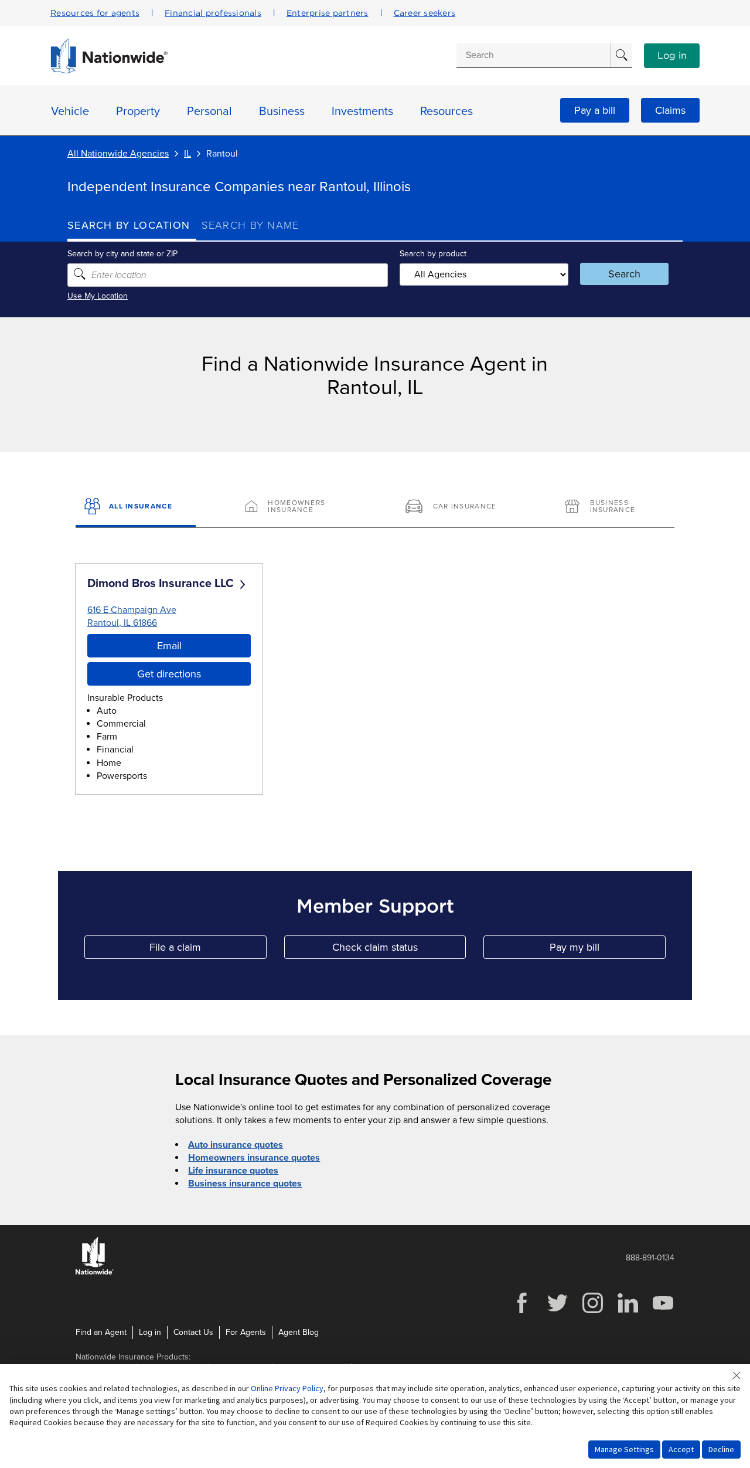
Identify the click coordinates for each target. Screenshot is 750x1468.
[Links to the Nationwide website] (95, 1272)
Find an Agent (101, 1332)
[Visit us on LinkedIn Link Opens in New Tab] (627, 1312)
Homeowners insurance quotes (254, 1158)
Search (624, 273)
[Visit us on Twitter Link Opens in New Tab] (557, 1312)
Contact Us (193, 1332)
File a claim (207, 950)
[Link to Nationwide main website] (109, 70)
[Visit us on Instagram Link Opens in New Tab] (592, 1312)
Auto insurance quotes (235, 1145)
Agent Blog (298, 1332)
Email (169, 645)
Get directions (169, 673)
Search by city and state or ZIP (122, 254)
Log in (672, 55)
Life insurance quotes (233, 1171)
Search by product (433, 254)
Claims (670, 110)
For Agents (246, 1332)
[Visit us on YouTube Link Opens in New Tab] (662, 1312)
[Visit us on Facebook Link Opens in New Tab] (522, 1312)
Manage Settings (624, 1449)
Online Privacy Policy (287, 1388)
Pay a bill (594, 110)
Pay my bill (608, 950)
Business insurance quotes (245, 1183)
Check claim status (399, 950)
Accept (681, 1449)
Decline (721, 1449)
